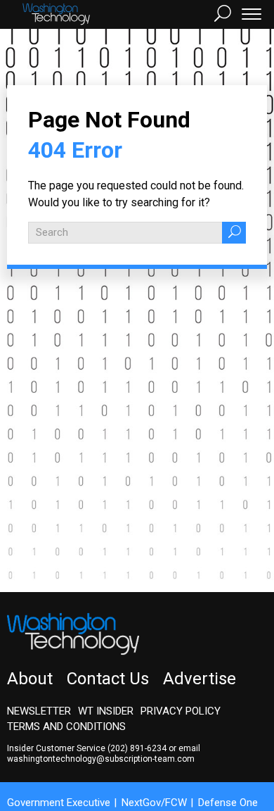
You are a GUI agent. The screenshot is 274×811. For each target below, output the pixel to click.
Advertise (199, 679)
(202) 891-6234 (137, 748)
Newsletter (39, 711)
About (30, 679)
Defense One (228, 802)
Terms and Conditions (66, 726)
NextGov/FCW (154, 802)
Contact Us (108, 679)
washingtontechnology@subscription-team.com (101, 759)
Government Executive (58, 802)
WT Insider (105, 711)
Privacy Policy (181, 711)
